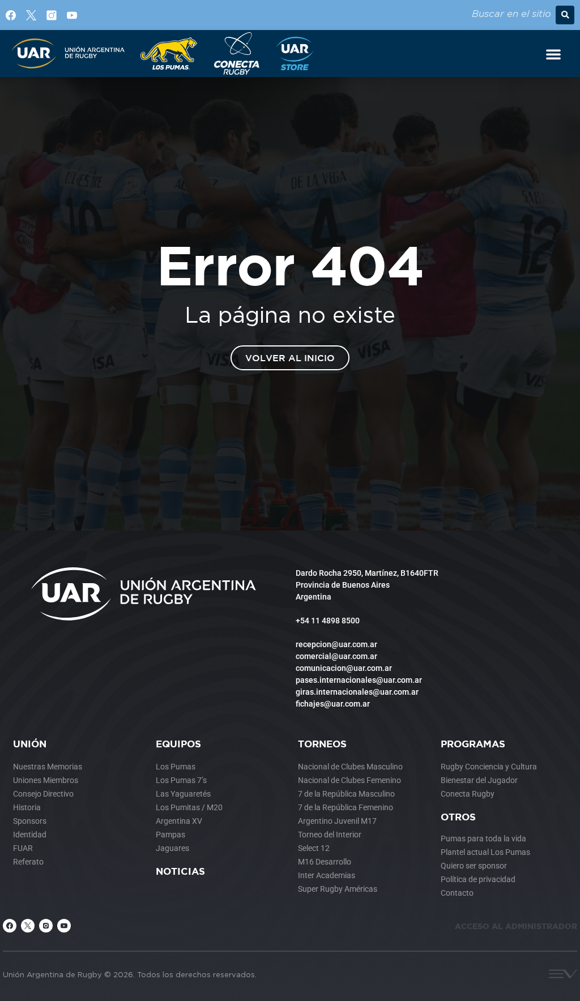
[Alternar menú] (553, 54)
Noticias (180, 871)
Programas (473, 743)
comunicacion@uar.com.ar (344, 668)
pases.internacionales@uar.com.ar (359, 680)
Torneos (322, 743)
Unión (29, 743)
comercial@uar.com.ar (336, 656)
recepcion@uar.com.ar (336, 644)
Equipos (178, 743)
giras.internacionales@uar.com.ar (357, 691)
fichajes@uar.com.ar (333, 703)
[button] (565, 15)
